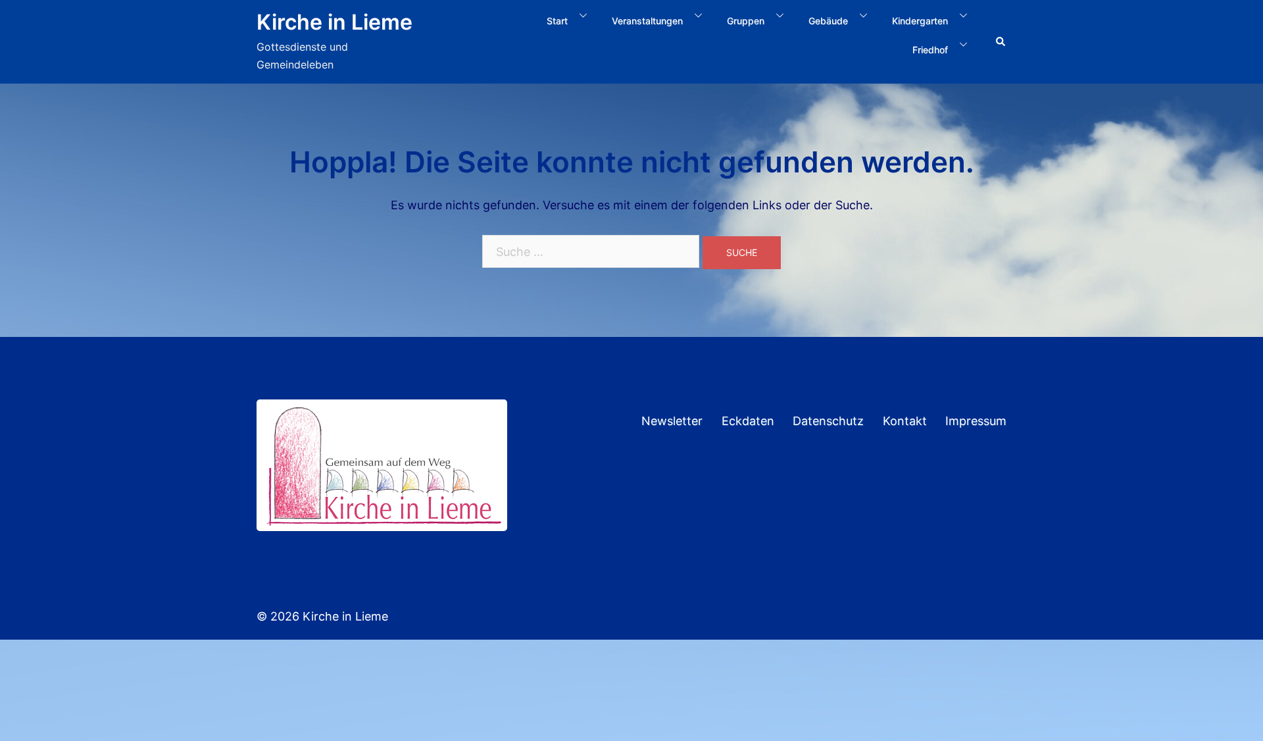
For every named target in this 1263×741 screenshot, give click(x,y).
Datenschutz (828, 421)
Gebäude (828, 20)
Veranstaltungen (647, 20)
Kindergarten (920, 20)
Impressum (975, 421)
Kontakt (905, 421)
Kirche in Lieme (334, 22)
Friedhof (930, 49)
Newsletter (672, 421)
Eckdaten (748, 421)
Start (557, 20)
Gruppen (745, 20)
